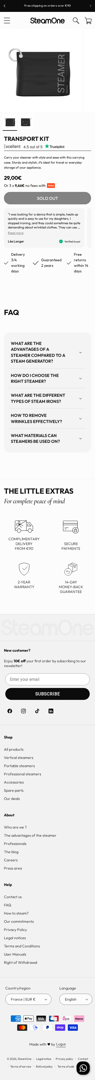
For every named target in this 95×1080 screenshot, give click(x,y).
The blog (11, 851)
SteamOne (24, 1059)
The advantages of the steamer (30, 835)
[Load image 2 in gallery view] (25, 121)
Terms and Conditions (22, 946)
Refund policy (44, 1066)
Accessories (14, 782)
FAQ (7, 905)
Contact (83, 1059)
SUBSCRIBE (47, 693)
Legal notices (15, 937)
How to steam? (16, 913)
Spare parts (13, 790)
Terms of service (20, 1066)
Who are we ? (15, 827)
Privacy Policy (15, 929)
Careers (11, 860)
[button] (7, 21)
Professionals (15, 843)
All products (13, 749)
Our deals (12, 798)
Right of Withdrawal (20, 962)
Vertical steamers (18, 757)
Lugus (61, 1044)
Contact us (13, 896)
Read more (15, 233)
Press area (13, 868)
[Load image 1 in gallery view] (10, 121)
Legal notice (43, 1059)
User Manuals (15, 954)
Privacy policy (64, 1059)
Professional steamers (22, 774)
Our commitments (19, 921)
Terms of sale (66, 1066)
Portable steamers (19, 765)
